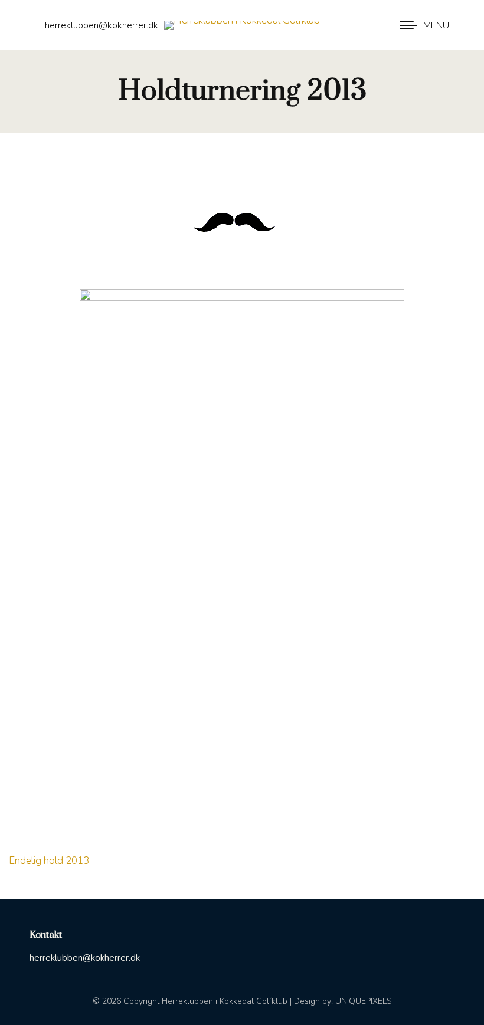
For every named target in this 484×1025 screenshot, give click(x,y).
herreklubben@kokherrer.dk (101, 25)
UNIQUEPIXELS (363, 1001)
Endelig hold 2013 (49, 861)
